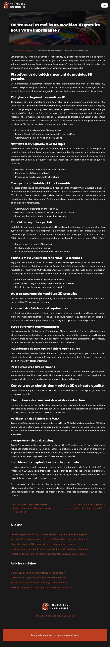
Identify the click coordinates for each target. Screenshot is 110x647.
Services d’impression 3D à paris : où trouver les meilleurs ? (41, 587)
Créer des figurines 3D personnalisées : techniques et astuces (43, 544)
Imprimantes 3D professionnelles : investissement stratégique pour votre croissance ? (33, 508)
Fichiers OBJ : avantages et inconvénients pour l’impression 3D (84, 506)
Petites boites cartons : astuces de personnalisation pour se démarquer (49, 553)
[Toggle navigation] (104, 5)
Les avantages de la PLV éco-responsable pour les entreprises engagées (49, 534)
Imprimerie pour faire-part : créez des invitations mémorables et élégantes (50, 548)
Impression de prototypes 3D (24, 51)
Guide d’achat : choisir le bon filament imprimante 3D (38, 577)
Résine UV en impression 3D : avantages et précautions (39, 582)
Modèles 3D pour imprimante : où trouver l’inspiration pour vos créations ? (50, 539)
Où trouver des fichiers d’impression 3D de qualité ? (38, 572)
